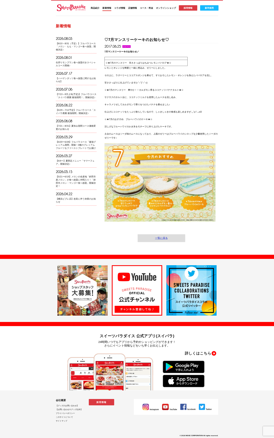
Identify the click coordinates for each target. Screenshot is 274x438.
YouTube (173, 409)
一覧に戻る (161, 238)
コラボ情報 (119, 8)
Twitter (209, 409)
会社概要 (61, 400)
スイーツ (126, 46)
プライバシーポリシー (65, 413)
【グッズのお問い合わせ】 (67, 406)
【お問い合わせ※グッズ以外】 (69, 409)
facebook (191, 409)
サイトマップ (61, 421)
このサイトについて (64, 417)
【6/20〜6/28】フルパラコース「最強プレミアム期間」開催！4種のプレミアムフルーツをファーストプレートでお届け (76, 145)
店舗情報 (132, 8)
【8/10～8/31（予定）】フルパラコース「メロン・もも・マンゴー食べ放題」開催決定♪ (76, 46)
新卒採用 (209, 8)
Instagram (154, 409)
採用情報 (188, 8)
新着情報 (106, 8)
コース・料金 (146, 8)
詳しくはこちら (198, 353)
